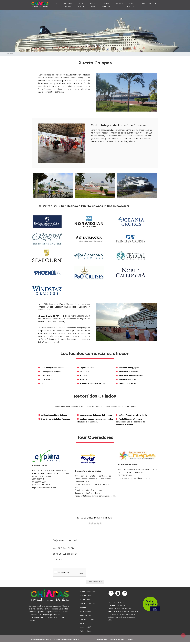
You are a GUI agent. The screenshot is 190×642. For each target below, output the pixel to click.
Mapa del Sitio (102, 639)
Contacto (130, 639)
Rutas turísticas (81, 5)
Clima (82, 623)
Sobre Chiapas (85, 615)
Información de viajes (87, 619)
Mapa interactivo (131, 5)
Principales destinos (68, 5)
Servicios (119, 4)
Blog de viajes (93, 5)
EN (150, 4)
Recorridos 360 (85, 627)
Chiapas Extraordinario (106, 5)
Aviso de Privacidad (117, 639)
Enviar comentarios (95, 582)
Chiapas (142, 4)
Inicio (56, 4)
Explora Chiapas (85, 631)
